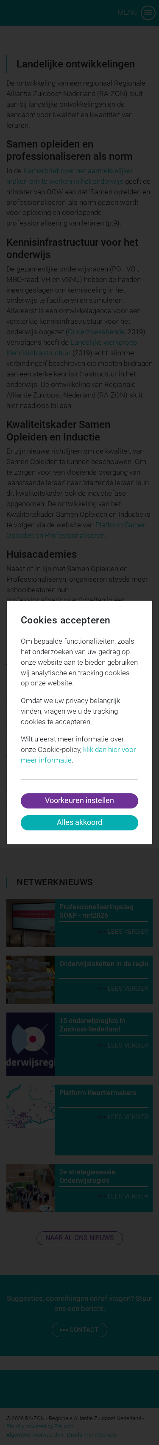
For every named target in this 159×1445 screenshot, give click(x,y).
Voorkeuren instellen (79, 800)
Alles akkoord (79, 822)
